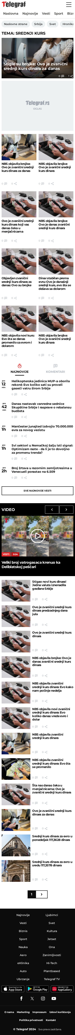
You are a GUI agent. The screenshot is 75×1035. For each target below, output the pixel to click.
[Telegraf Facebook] (21, 999)
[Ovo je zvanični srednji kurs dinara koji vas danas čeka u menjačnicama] (19, 204)
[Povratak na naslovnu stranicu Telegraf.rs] (14, 5)
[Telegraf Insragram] (43, 999)
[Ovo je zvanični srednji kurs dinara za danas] (16, 820)
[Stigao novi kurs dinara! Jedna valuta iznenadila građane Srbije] (16, 591)
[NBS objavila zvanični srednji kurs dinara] (16, 743)
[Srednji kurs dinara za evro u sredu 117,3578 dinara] (16, 871)
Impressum (39, 1012)
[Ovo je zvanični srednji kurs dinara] (16, 641)
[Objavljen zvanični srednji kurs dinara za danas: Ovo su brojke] (19, 261)
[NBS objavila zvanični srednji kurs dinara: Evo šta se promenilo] (16, 769)
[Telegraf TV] (54, 999)
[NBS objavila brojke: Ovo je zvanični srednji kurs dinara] (56, 147)
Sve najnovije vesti (37, 490)
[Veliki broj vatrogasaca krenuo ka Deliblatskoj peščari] (38, 536)
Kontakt (51, 1020)
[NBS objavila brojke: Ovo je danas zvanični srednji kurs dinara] (56, 204)
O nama (9, 1012)
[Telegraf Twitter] (32, 999)
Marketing (23, 1012)
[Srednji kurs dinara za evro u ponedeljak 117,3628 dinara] (16, 845)
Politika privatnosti (31, 1020)
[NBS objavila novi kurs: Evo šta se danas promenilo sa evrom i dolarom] (19, 319)
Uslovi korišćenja (60, 1012)
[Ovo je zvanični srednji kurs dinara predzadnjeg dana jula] (16, 616)
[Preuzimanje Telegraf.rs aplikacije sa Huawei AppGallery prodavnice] (62, 989)
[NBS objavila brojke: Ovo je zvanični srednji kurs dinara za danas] (19, 147)
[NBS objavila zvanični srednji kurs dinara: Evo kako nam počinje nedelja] (16, 692)
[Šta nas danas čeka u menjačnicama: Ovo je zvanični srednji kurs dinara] (16, 794)
